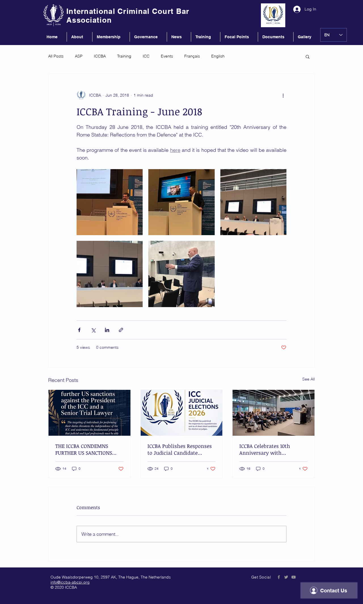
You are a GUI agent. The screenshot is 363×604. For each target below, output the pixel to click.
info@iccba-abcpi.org (70, 582)
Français (192, 56)
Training (124, 56)
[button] (307, 56)
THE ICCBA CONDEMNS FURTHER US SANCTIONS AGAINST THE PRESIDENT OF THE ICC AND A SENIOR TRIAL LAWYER (89, 449)
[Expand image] (110, 202)
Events (167, 56)
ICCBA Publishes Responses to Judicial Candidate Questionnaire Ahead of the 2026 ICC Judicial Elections (180, 449)
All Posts (56, 56)
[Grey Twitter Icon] (286, 577)
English (218, 56)
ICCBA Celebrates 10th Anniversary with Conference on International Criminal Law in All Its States (272, 449)
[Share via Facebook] (79, 330)
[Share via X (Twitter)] (93, 330)
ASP (79, 56)
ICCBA (100, 56)
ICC (146, 56)
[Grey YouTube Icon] (293, 577)
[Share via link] (121, 330)
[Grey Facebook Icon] (278, 577)
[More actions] (283, 95)
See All (308, 379)
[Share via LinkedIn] (107, 330)
